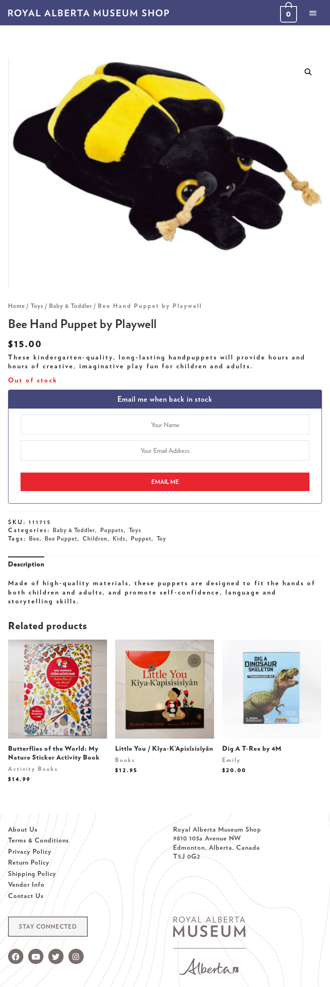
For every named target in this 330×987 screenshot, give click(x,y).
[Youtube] (35, 956)
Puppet (141, 538)
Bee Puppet (61, 538)
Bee (34, 538)
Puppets (112, 530)
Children (94, 538)
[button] (48, 927)
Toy (161, 538)
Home (16, 306)
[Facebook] (15, 956)
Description (26, 564)
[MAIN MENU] (312, 13)
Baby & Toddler (70, 306)
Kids (119, 538)
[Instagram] (76, 956)
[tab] (26, 564)
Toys (37, 306)
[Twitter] (56, 956)
